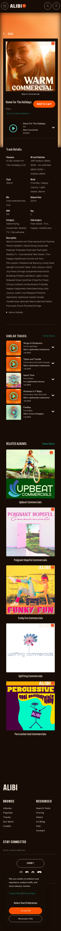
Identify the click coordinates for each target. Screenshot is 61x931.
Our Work (8, 822)
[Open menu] (4, 6)
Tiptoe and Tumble (32, 359)
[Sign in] (56, 6)
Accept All (25, 910)
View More (49, 336)
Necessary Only (25, 918)
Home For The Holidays (34, 123)
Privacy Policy (29, 893)
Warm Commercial (30, 130)
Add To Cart (44, 104)
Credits (7, 826)
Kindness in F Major (32, 391)
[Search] (47, 6)
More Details (16, 312)
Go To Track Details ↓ (18, 113)
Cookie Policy (15, 893)
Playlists (8, 813)
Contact (40, 831)
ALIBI (10, 788)
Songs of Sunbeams (32, 343)
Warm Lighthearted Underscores (36, 349)
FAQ (38, 826)
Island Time (28, 375)
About (39, 817)
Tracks (7, 817)
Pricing (40, 813)
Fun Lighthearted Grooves (33, 381)
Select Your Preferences (25, 902)
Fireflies (27, 407)
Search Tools (43, 808)
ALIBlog (40, 822)
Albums (7, 808)
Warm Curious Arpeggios (33, 413)
